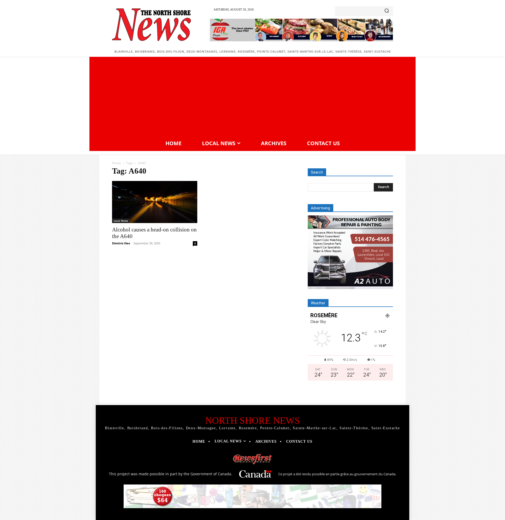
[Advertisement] (252, 97)
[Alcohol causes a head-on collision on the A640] (154, 202)
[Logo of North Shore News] (151, 24)
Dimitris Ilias (121, 243)
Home (116, 163)
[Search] (386, 11)
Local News (121, 221)
